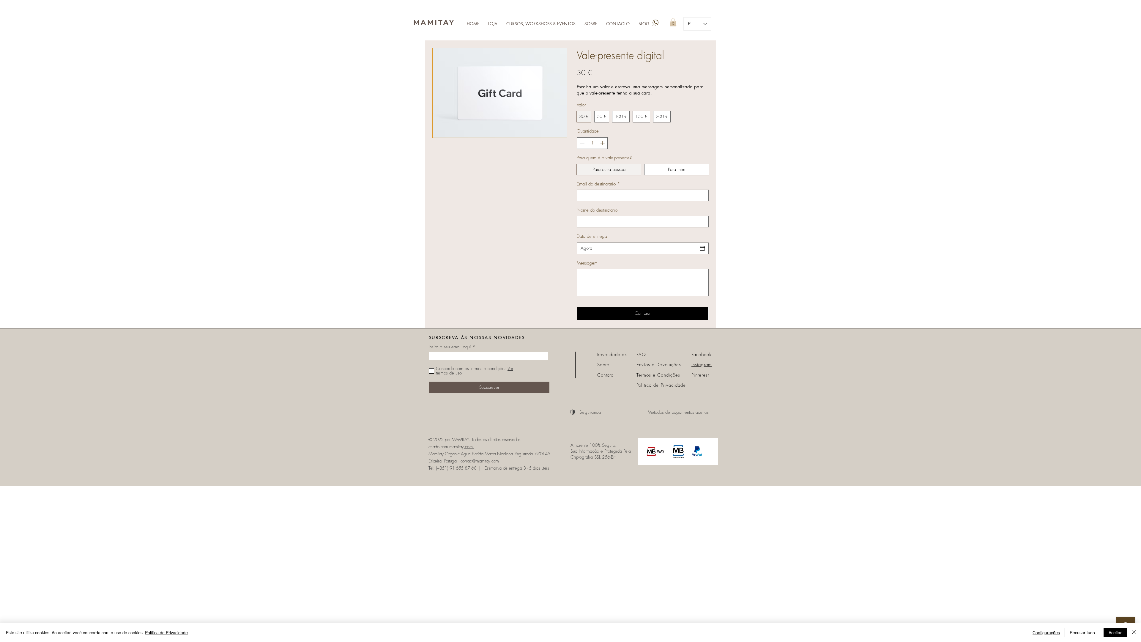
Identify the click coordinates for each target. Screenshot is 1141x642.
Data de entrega (592, 236)
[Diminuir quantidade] (582, 143)
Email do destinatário (598, 184)
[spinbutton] (592, 143)
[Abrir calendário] (702, 248)
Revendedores (612, 355)
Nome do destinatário (597, 210)
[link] (673, 22)
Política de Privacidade (166, 632)
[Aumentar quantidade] (603, 143)
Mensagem (587, 263)
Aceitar (1115, 632)
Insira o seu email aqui (450, 347)
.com (469, 447)
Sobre (603, 365)
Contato (605, 375)
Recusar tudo (1082, 632)
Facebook (701, 355)
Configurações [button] (1046, 632)
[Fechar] (1133, 632)
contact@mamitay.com (480, 461)
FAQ (641, 355)
